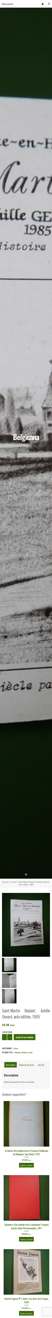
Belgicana (26, 437)
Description (10, 1064)
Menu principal (7, 3)
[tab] (10, 1064)
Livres (13, 882)
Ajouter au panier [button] (26, 1165)
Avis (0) (41, 1064)
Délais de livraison (26, 1064)
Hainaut (17, 1052)
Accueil (5, 882)
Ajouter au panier (24, 1037)
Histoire (24, 1052)
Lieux (30, 1052)
